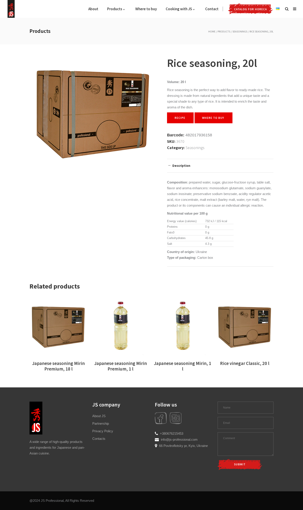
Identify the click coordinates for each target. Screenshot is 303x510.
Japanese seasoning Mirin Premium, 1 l (120, 366)
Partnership (100, 423)
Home (211, 31)
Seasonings (239, 31)
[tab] (220, 165)
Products (224, 31)
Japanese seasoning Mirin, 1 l (182, 366)
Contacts (98, 438)
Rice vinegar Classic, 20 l (244, 363)
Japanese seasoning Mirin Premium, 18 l (58, 366)
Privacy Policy (102, 431)
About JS (99, 416)
